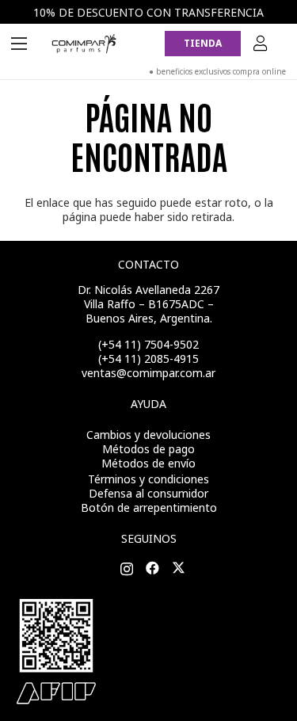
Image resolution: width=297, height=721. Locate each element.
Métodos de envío (148, 463)
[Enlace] (84, 43)
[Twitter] (178, 568)
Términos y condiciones (148, 478)
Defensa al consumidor (148, 493)
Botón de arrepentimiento (149, 507)
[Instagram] (126, 569)
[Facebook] (152, 568)
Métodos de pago (148, 448)
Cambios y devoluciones (148, 434)
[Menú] (19, 43)
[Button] (260, 44)
